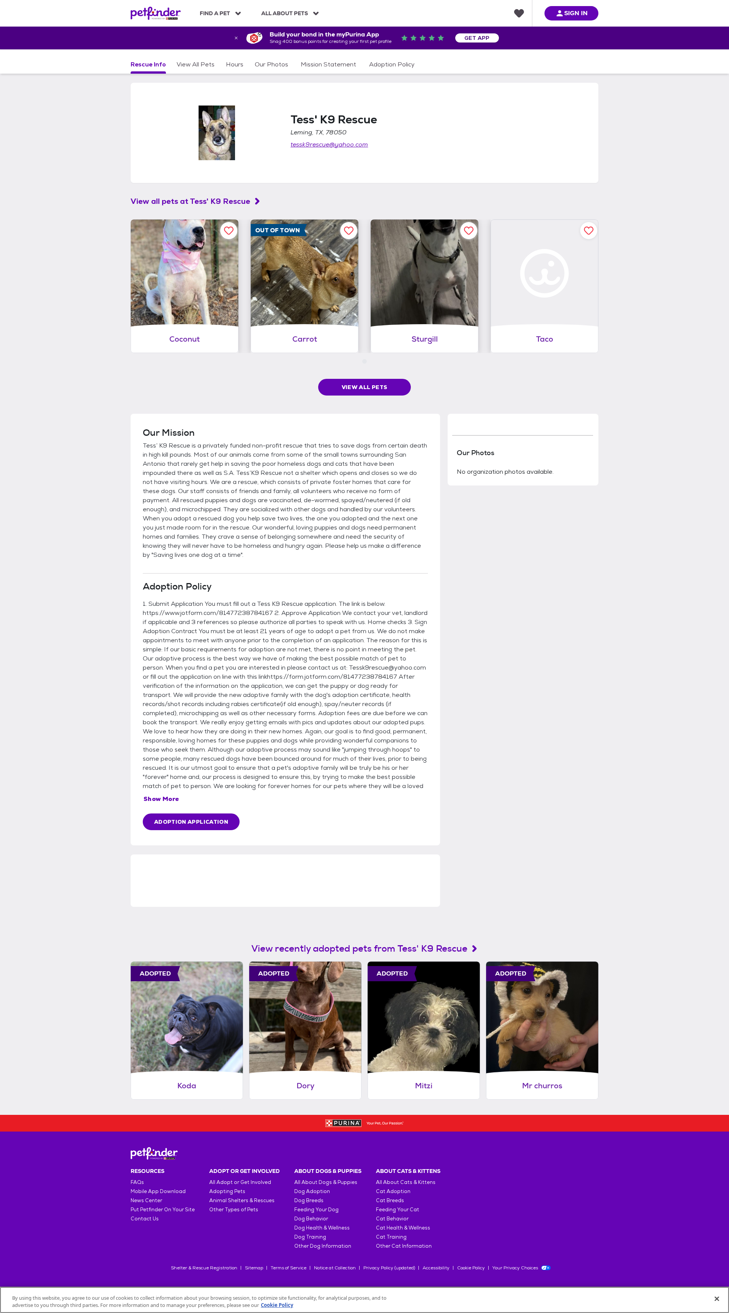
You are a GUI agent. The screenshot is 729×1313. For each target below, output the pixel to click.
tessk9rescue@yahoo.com (329, 144)
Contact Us (145, 1218)
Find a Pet (215, 13)
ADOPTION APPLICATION (191, 821)
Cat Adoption (393, 1191)
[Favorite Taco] (588, 230)
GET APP (477, 38)
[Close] (716, 1299)
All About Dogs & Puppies (325, 1182)
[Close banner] (236, 38)
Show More (161, 799)
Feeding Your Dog (316, 1209)
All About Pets (284, 13)
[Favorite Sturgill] (468, 230)
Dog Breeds (308, 1200)
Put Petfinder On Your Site (163, 1209)
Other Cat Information (404, 1246)
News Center (146, 1200)
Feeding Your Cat (397, 1209)
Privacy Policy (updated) (389, 1268)
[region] (364, 1300)
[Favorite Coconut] (228, 230)
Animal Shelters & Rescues (242, 1200)
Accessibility (436, 1268)
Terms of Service (288, 1268)
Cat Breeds (390, 1200)
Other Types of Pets (233, 1209)
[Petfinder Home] (156, 13)
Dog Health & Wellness (322, 1228)
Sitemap (254, 1268)
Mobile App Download (158, 1191)
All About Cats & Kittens (406, 1182)
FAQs (137, 1182)
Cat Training (391, 1237)
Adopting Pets (227, 1191)
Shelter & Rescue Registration (204, 1268)
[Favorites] (519, 13)
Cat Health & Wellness (403, 1228)
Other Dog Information (322, 1246)
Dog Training (310, 1237)
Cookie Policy (471, 1268)
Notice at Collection (335, 1268)
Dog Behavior (311, 1218)
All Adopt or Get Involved (240, 1182)
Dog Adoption (312, 1191)
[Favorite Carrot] (348, 230)
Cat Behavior (392, 1218)
